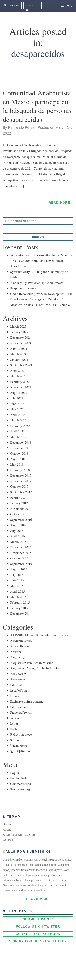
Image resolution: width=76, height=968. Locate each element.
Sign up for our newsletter (38, 941)
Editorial (16, 684)
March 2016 (18, 541)
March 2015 (18, 597)
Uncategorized (19, 745)
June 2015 (17, 580)
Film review (18, 707)
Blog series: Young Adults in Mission (35, 668)
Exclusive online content (26, 701)
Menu (68, 5)
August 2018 (18, 459)
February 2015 (20, 602)
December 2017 (20, 475)
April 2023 (17, 370)
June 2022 (17, 403)
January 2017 (19, 503)
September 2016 (21, 519)
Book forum (18, 673)
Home (7, 824)
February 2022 (20, 425)
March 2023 (18, 376)
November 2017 (20, 481)
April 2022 (17, 414)
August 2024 (18, 348)
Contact (8, 839)
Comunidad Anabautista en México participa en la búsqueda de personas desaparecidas (37, 106)
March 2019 (18, 437)
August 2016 (18, 525)
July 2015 (16, 574)
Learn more (38, 899)
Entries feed (18, 778)
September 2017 (21, 492)
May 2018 (17, 464)
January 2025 (19, 332)
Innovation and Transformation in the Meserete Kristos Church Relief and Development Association (41, 260)
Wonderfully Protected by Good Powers (36, 282)
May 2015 (17, 586)
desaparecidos (38, 53)
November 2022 (20, 387)
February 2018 (20, 470)
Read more (59, 202)
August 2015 (18, 569)
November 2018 (20, 448)
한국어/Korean (20, 751)
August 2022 (18, 392)
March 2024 (18, 354)
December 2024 (20, 337)
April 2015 (17, 591)
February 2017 (20, 497)
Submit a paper (38, 919)
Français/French (21, 712)
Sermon (15, 740)
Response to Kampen (24, 288)
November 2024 (20, 343)
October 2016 (19, 514)
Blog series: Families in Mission (31, 662)
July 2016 (16, 530)
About (7, 829)
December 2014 (20, 613)
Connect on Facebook (38, 933)
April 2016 (17, 536)
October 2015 (19, 558)
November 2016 (20, 508)
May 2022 (17, 409)
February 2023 (20, 381)
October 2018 (19, 453)
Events (14, 696)
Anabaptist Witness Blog (19, 834)
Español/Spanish (21, 690)
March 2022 (18, 420)
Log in (14, 772)
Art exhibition (19, 646)
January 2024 (19, 359)
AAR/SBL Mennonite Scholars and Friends (39, 635)
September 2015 (21, 563)
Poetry (14, 729)
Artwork (15, 651)
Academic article (21, 640)
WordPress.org (20, 789)
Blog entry (17, 657)
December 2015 (20, 547)
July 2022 (16, 398)
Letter (14, 723)
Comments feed (20, 783)
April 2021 (17, 431)
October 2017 (19, 486)
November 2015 (20, 552)
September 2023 (21, 365)
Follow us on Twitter (38, 926)
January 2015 (19, 608)
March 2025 (18, 326)
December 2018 (20, 442)
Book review (18, 679)
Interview (16, 718)
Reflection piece (21, 734)
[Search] (27, 10)
